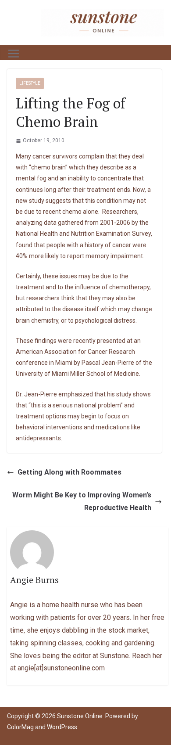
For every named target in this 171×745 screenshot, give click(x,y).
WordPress (62, 727)
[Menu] (13, 53)
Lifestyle (29, 83)
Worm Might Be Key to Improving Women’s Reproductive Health (81, 501)
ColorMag (20, 727)
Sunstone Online (80, 716)
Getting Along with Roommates (69, 472)
